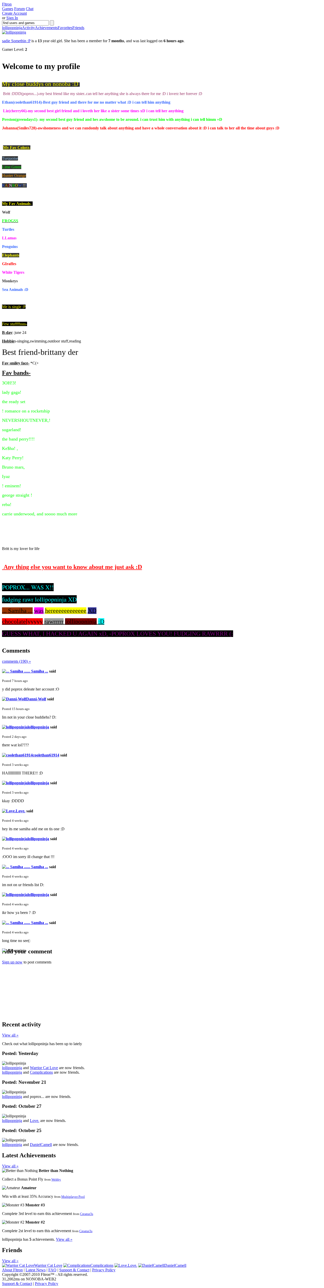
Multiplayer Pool (73, 1197)
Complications (41, 1072)
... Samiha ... (37, 671)
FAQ (52, 1270)
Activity (28, 28)
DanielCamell (41, 1144)
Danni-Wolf (36, 699)
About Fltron (12, 1270)
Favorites (65, 28)
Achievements (46, 28)
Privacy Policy (103, 1270)
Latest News (36, 1270)
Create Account (14, 13)
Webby (56, 1179)
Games (7, 9)
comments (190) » (16, 661)
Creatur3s (86, 1214)
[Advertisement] (40, 984)
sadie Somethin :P (16, 41)
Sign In (12, 18)
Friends (78, 28)
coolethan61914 (46, 755)
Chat (29, 9)
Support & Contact (74, 1270)
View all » (10, 1035)
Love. (20, 811)
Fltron (7, 4)
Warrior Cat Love (44, 1068)
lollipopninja (12, 28)
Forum (19, 9)
